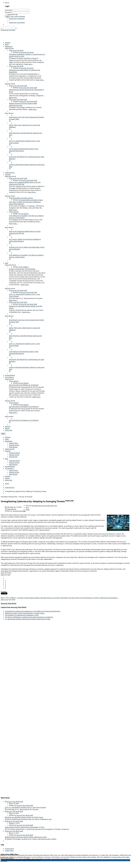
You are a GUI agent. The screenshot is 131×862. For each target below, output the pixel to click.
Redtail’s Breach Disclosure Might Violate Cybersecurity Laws (26, 837)
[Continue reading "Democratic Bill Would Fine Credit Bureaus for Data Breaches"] (10, 161)
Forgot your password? (17, 19)
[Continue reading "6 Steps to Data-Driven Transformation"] (10, 271)
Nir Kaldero (25, 267)
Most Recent (13, 447)
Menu (3, 433)
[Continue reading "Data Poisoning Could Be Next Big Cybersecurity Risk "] (10, 137)
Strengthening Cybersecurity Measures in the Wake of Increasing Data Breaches (32, 611)
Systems (8, 451)
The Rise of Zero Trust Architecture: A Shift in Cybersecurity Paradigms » (93, 598)
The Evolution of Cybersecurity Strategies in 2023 (22, 615)
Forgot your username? (17, 22)
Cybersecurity (9, 449)
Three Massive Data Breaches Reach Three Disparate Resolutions (23, 150)
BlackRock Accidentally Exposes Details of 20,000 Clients (24, 817)
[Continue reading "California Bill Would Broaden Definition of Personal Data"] (10, 169)
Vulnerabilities (10, 466)
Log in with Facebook (18, 16)
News (7, 439)
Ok (1, 861)
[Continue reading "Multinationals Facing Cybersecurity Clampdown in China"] (10, 94)
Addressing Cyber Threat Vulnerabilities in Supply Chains (24, 613)
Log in (7, 2)
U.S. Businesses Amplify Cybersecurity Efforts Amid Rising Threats (27, 619)
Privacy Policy (9, 849)
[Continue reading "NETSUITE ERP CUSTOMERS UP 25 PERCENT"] (10, 387)
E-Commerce (9, 468)
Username (8, 10)
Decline (4, 861)
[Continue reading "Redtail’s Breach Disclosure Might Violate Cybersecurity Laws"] (10, 107)
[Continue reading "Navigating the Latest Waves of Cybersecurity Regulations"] (10, 74)
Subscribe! (8, 480)
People (7, 478)
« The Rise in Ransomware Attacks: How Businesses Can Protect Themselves (42, 598)
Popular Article (14, 445)
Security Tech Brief (27, 52)
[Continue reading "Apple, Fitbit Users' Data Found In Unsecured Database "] (10, 129)
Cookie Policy (9, 851)
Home (8, 437)
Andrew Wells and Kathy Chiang (32, 200)
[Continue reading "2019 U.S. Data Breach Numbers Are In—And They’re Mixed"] (10, 145)
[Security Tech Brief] (8, 30)
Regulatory (8, 441)
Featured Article (14, 453)
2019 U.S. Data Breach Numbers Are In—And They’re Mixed (25, 807)
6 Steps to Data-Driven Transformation (22, 269)
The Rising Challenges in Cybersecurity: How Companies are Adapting (29, 617)
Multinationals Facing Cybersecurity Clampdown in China (24, 827)
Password (8, 12)
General (7, 476)
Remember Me (12, 14)
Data (6, 459)
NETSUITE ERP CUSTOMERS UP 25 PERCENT (24, 385)
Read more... (28, 64)
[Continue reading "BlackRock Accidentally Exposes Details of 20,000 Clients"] (10, 310)
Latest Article (13, 443)
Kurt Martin (25, 214)
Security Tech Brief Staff (29, 88)
